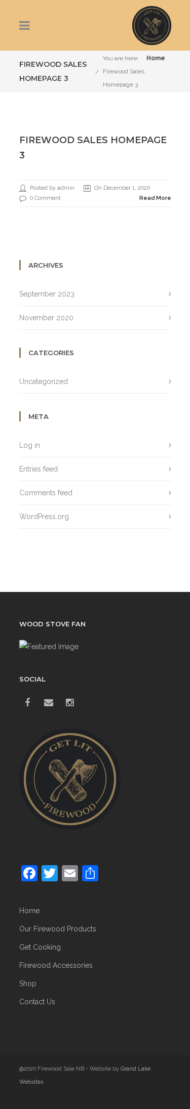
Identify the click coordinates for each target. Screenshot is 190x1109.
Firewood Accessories (56, 965)
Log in (29, 445)
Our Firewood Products (57, 929)
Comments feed (45, 493)
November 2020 (46, 318)
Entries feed (38, 469)
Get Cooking (40, 947)
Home (155, 58)
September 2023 (46, 294)
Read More (155, 198)
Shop (27, 983)
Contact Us (37, 1002)
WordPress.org (44, 517)
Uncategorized (43, 381)
